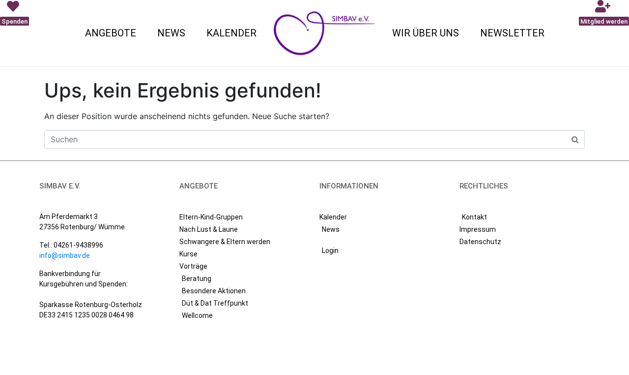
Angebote (110, 33)
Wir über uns (425, 33)
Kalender (231, 33)
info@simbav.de (64, 255)
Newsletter (512, 33)
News (171, 33)
